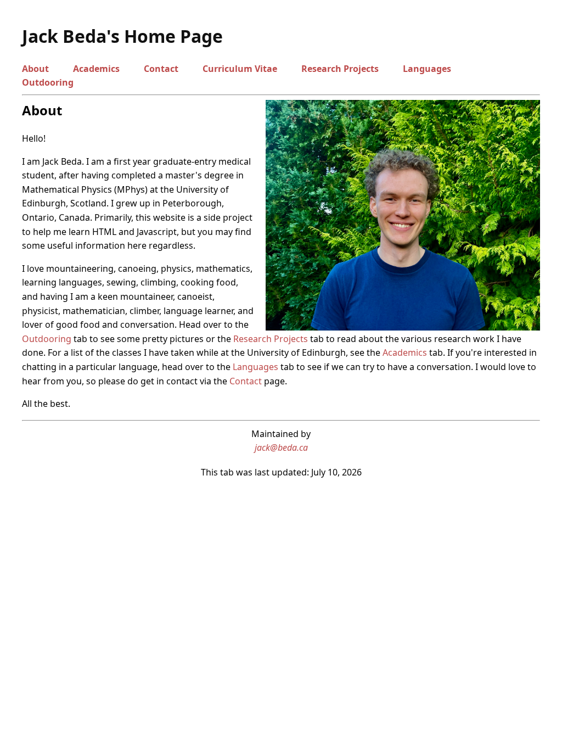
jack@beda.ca (281, 447)
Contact (161, 69)
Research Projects (340, 69)
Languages (427, 69)
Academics (96, 69)
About (35, 69)
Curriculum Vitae (240, 69)
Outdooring (48, 82)
